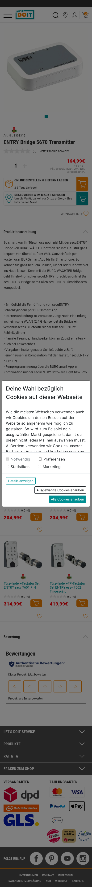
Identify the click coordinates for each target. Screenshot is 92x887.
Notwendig (20, 459)
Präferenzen (54, 459)
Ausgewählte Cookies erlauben (60, 490)
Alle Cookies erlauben (67, 499)
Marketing (52, 466)
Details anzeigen (20, 481)
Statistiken (20, 466)
